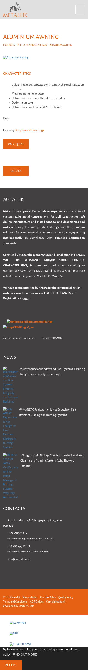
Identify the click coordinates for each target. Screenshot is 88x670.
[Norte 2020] (44, 623)
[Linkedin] (42, 571)
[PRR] (44, 634)
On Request (16, 144)
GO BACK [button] (16, 171)
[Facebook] (56, 571)
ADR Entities (37, 601)
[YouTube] (83, 571)
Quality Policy (65, 597)
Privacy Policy (30, 597)
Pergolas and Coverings (32, 45)
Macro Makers (26, 606)
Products (9, 45)
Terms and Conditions (15, 601)
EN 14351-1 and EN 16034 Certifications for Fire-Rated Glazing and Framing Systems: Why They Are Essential (52, 461)
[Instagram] (69, 571)
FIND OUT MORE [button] (25, 654)
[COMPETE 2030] (44, 644)
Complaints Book (55, 601)
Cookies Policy (48, 597)
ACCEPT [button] (11, 665)
